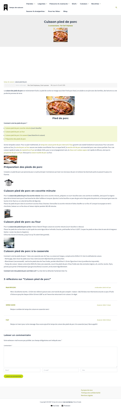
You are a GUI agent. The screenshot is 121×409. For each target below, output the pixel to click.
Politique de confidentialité (90, 393)
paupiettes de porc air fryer (13, 153)
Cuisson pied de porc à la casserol (16, 135)
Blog (65, 11)
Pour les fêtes (54, 11)
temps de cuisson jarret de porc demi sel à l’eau (56, 145)
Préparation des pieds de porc (15, 139)
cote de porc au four (22, 147)
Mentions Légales (87, 395)
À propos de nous (87, 390)
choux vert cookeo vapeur (78, 150)
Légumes (42, 4)
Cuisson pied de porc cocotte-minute (18, 128)
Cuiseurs (84, 4)
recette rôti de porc (74, 147)
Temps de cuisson (16, 7)
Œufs (75, 4)
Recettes (96, 4)
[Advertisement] (60, 61)
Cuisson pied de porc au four (15, 132)
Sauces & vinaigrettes (36, 11)
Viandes (30, 4)
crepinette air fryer (27, 150)
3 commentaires (53, 26)
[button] (116, 7)
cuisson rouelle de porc (39, 153)
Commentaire (8, 345)
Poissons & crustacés (59, 4)
